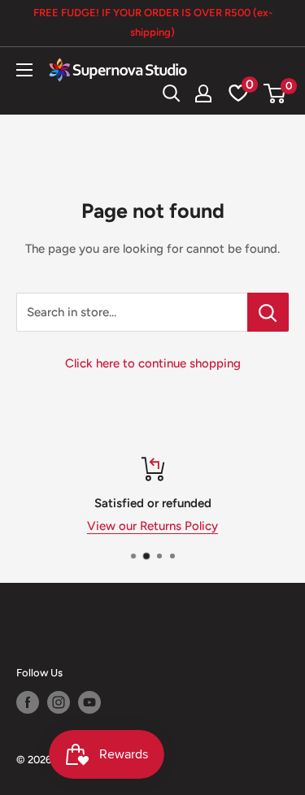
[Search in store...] (268, 312)
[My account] (203, 93)
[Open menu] (24, 69)
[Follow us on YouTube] (89, 702)
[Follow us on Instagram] (58, 702)
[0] (275, 93)
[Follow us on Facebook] (27, 702)
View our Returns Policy (152, 526)
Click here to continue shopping (153, 363)
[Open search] (172, 93)
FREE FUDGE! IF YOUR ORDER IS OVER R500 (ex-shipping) (152, 22)
